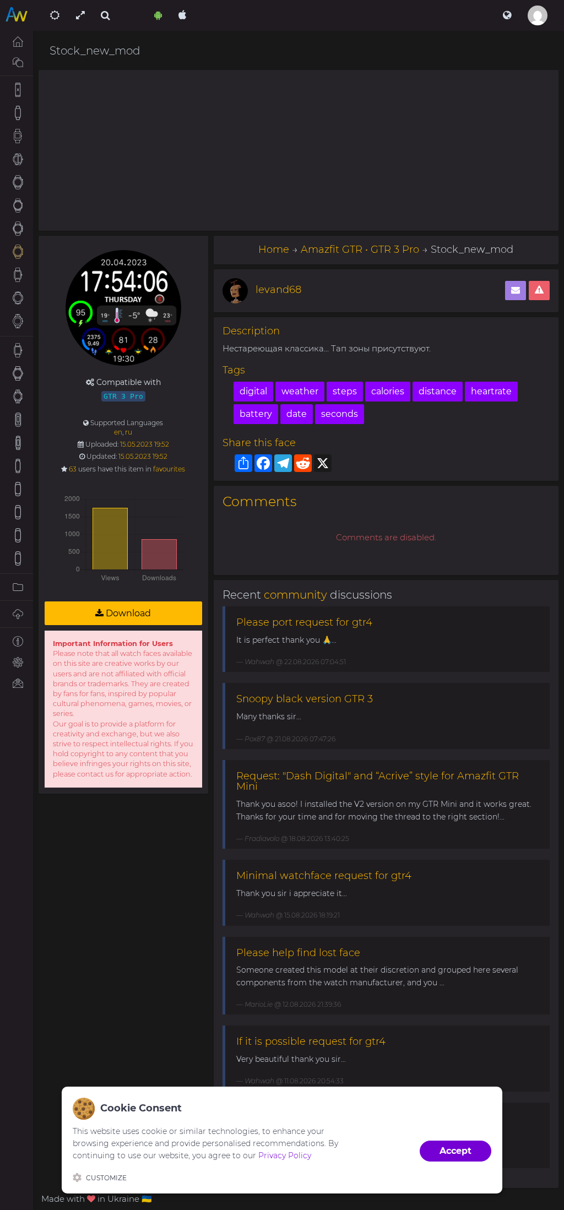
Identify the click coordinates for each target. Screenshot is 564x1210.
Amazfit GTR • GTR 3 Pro (360, 249)
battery (256, 414)
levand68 (278, 290)
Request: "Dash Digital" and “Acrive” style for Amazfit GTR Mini (377, 781)
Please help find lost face (298, 953)
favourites (169, 469)
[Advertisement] (298, 150)
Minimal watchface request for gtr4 (323, 876)
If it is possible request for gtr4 (311, 1041)
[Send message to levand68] (515, 290)
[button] (507, 15)
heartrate (491, 391)
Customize (106, 1178)
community (295, 594)
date (296, 414)
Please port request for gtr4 (304, 622)
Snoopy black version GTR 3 (304, 699)
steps (345, 391)
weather (299, 391)
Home (273, 249)
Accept (455, 1151)
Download (127, 613)
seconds (339, 414)
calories (387, 391)
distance (438, 391)
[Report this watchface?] (539, 290)
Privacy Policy (284, 1155)
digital (253, 391)
